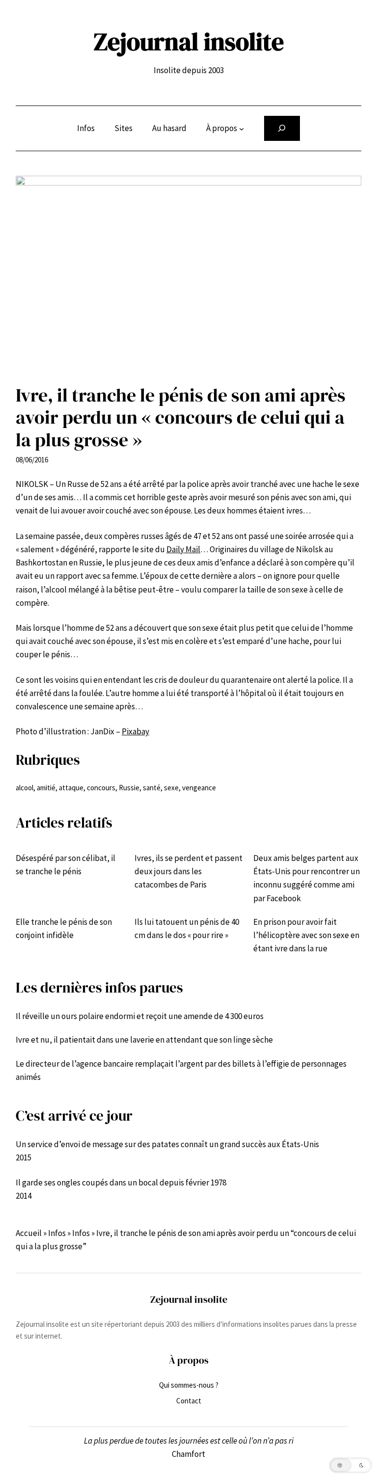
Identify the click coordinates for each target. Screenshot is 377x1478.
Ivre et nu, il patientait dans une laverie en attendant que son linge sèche (144, 1039)
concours (101, 787)
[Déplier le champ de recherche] (282, 128)
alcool (24, 787)
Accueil (29, 1233)
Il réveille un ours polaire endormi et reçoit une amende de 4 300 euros (140, 1016)
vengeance (199, 787)
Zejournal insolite (189, 41)
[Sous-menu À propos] (241, 128)
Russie (129, 787)
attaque (71, 787)
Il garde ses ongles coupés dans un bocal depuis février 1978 (121, 1182)
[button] (350, 1465)
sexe (171, 787)
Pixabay (135, 731)
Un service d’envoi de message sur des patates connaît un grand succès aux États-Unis (167, 1144)
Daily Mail (183, 549)
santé (152, 787)
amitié (46, 787)
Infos (57, 1233)
